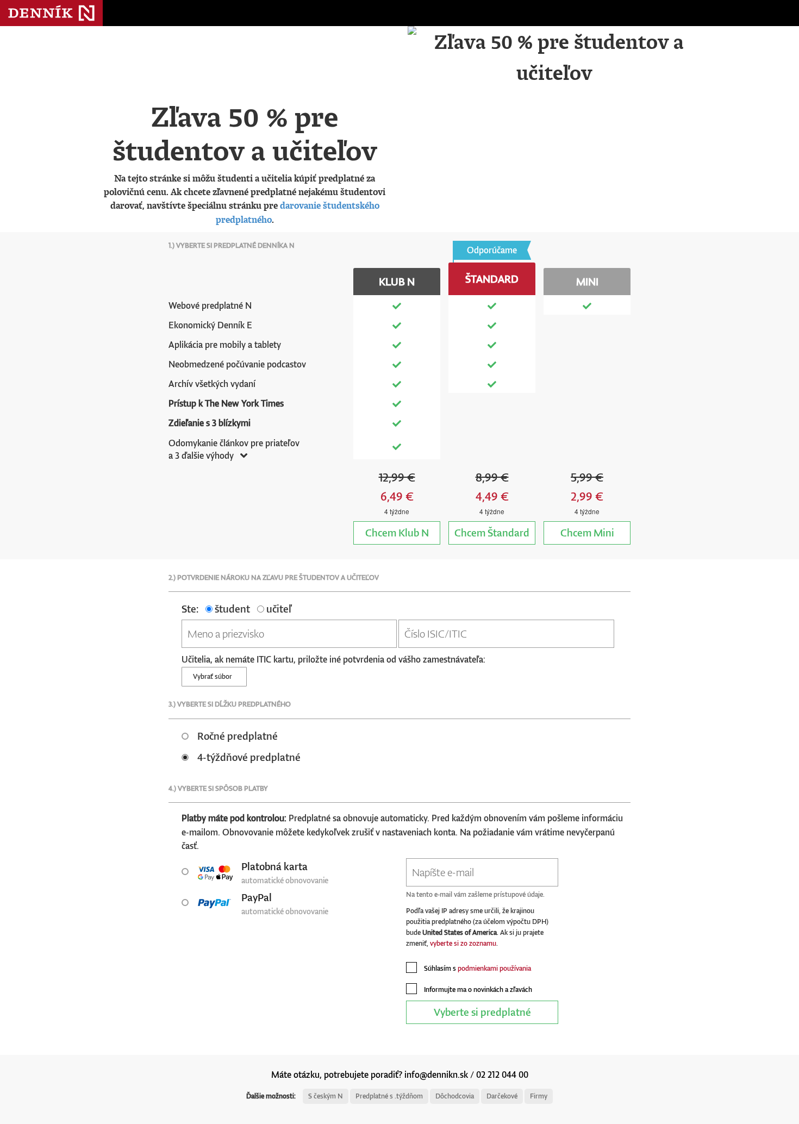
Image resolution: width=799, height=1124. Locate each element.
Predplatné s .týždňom (389, 1096)
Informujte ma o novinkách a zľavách (477, 989)
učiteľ (277, 608)
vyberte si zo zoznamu (463, 943)
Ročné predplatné (237, 735)
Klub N (397, 532)
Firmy (538, 1096)
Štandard (491, 532)
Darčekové (501, 1096)
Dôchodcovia (454, 1096)
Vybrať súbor (214, 676)
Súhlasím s (476, 968)
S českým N (325, 1096)
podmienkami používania (494, 968)
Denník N (51, 13)
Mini (587, 532)
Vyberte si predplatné (482, 1012)
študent (231, 608)
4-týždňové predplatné (249, 757)
